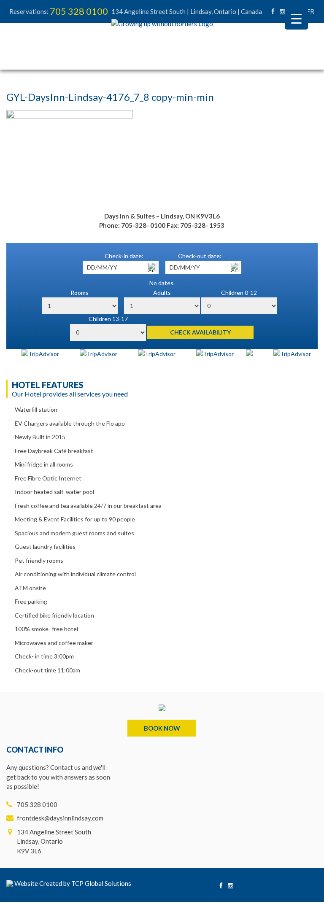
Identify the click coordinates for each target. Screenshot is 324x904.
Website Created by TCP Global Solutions (72, 883)
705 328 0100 (79, 11)
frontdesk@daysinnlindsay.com (60, 818)
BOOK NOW (162, 728)
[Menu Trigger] (296, 18)
